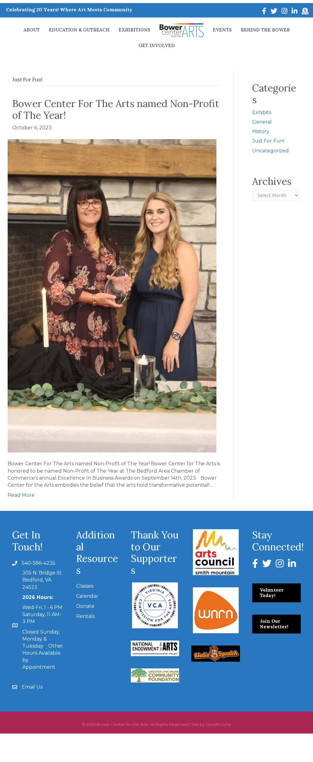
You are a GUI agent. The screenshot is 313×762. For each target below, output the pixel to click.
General (262, 122)
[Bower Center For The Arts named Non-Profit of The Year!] (112, 295)
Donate (85, 606)
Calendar (87, 596)
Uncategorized (270, 151)
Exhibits (261, 112)
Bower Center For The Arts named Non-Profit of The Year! (115, 109)
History (260, 131)
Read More (21, 495)
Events (222, 30)
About (32, 30)
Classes (84, 586)
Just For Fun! (268, 141)
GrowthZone (218, 724)
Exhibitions (134, 30)
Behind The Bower (265, 30)
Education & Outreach (79, 30)
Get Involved (156, 45)
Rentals (85, 616)
